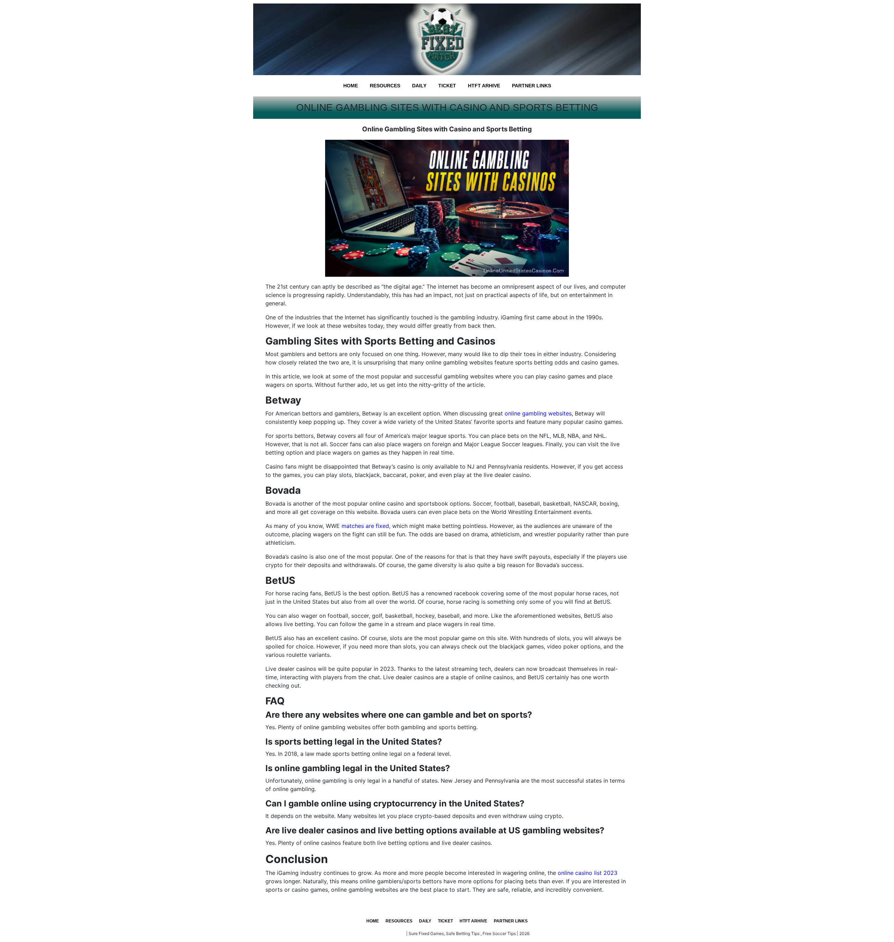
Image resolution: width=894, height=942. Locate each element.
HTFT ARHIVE (484, 85)
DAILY (419, 85)
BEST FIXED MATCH (385, 933)
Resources (385, 85)
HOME (350, 85)
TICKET (447, 85)
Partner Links (531, 85)
